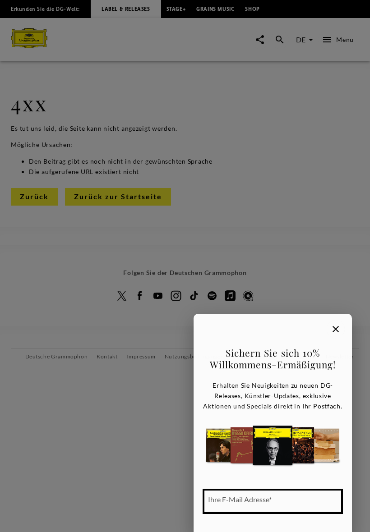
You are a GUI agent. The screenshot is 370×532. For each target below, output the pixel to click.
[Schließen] (336, 329)
